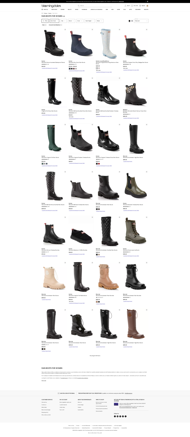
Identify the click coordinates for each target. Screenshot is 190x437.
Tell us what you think (46, 414)
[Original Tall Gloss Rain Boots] (54, 92)
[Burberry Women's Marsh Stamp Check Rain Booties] (135, 92)
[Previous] (43, 43)
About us (80, 402)
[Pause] (147, 1)
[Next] (65, 43)
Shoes (45, 13)
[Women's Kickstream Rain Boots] (108, 186)
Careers (79, 407)
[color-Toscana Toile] (97, 68)
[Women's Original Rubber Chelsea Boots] (81, 139)
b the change (80, 404)
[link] (54, 64)
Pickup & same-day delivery (102, 408)
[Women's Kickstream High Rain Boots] (135, 139)
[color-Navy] (46, 163)
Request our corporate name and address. (108, 430)
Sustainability (80, 409)
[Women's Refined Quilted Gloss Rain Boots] (81, 92)
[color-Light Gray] (44, 163)
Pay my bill (62, 409)
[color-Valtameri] (69, 68)
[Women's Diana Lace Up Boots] (135, 231)
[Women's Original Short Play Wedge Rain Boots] (135, 44)
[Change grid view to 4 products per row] (129, 21)
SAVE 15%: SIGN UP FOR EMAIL (67, 393)
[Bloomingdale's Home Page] (51, 6)
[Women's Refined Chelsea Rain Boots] (81, 186)
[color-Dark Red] (74, 68)
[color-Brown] (99, 209)
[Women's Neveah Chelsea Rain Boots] (135, 186)
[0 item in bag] (147, 5)
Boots (50, 13)
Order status (62, 407)
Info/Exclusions (128, 393)
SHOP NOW (111, 1)
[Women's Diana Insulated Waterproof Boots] (54, 44)
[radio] (70, 69)
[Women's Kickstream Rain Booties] (108, 277)
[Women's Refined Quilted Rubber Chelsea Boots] (108, 92)
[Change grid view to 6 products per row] (132, 21)
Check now (134, 407)
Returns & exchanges (46, 409)
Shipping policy (45, 412)
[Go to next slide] (146, 1)
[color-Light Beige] (99, 254)
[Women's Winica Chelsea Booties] (54, 231)
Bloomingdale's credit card (65, 402)
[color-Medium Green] (44, 349)
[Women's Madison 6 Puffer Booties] (81, 231)
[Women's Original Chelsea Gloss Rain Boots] (108, 139)
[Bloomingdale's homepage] (42, 13)
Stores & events (99, 411)
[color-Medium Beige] (97, 302)
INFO (107, 1)
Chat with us (44, 402)
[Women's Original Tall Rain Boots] (54, 139)
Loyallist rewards (63, 404)
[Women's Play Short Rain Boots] (81, 44)
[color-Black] (72, 68)
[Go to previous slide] (42, 1)
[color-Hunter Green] (42, 163)
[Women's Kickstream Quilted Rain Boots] (108, 231)
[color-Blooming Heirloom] (99, 68)
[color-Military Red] (99, 163)
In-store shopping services (101, 406)
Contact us (44, 404)
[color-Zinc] (76, 68)
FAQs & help (44, 407)
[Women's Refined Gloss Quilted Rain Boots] (54, 186)
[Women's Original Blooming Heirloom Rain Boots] (108, 44)
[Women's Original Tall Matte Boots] (81, 277)
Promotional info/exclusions (125, 407)
